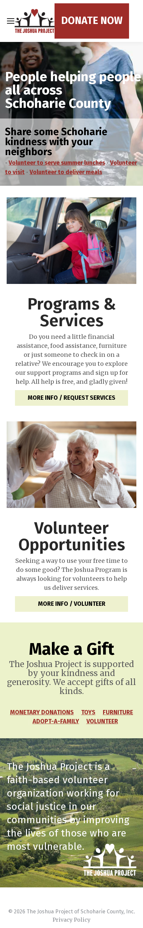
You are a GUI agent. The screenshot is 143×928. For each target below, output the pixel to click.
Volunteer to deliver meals (66, 172)
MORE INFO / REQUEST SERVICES (71, 397)
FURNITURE (118, 712)
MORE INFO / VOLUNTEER (71, 603)
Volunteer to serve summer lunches (57, 162)
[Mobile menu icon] (11, 21)
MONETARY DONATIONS (42, 712)
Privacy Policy (71, 919)
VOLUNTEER (102, 721)
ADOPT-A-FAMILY (56, 721)
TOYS (88, 712)
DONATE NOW (91, 21)
